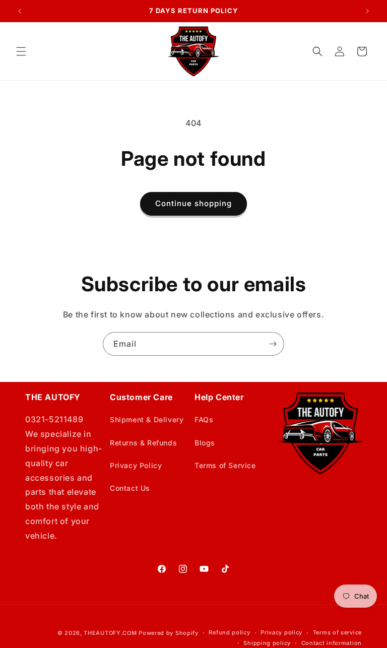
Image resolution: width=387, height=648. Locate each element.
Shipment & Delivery (146, 419)
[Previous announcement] (20, 11)
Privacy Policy (136, 465)
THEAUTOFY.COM (110, 632)
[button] (21, 51)
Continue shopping (193, 203)
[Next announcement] (367, 11)
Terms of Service (225, 465)
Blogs (205, 442)
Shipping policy (267, 642)
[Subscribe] (273, 344)
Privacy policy (281, 632)
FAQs (204, 419)
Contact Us (130, 488)
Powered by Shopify (169, 632)
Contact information (331, 642)
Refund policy (229, 632)
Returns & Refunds (143, 442)
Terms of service (337, 632)
